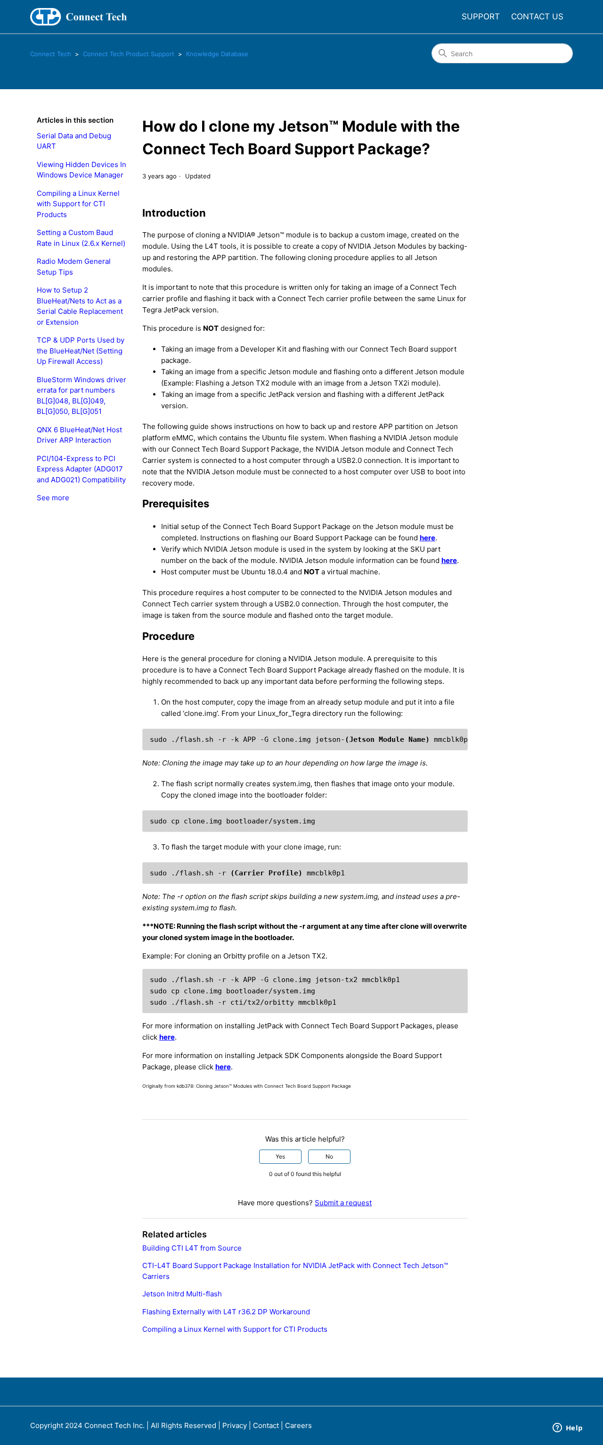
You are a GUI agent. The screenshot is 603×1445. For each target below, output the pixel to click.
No (329, 1156)
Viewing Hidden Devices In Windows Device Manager (81, 170)
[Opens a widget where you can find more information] (568, 1428)
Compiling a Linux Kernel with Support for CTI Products (78, 204)
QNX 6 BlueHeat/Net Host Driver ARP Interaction (79, 435)
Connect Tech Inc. (114, 1425)
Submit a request (343, 1202)
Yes (280, 1156)
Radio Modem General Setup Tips (74, 267)
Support (481, 16)
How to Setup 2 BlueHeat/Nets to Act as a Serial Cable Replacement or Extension (80, 306)
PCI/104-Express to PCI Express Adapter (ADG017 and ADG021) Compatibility (81, 469)
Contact (266, 1425)
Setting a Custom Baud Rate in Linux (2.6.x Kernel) (81, 238)
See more (53, 497)
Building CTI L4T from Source (192, 1247)
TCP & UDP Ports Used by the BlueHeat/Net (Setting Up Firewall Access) (80, 351)
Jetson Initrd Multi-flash (182, 1293)
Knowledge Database (217, 54)
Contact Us (537, 16)
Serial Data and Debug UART (74, 141)
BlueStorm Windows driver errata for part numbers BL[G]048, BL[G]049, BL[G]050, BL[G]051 (81, 395)
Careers (298, 1425)
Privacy (234, 1425)
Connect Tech (50, 54)
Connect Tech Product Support (128, 54)
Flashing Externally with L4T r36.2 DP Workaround (226, 1311)
